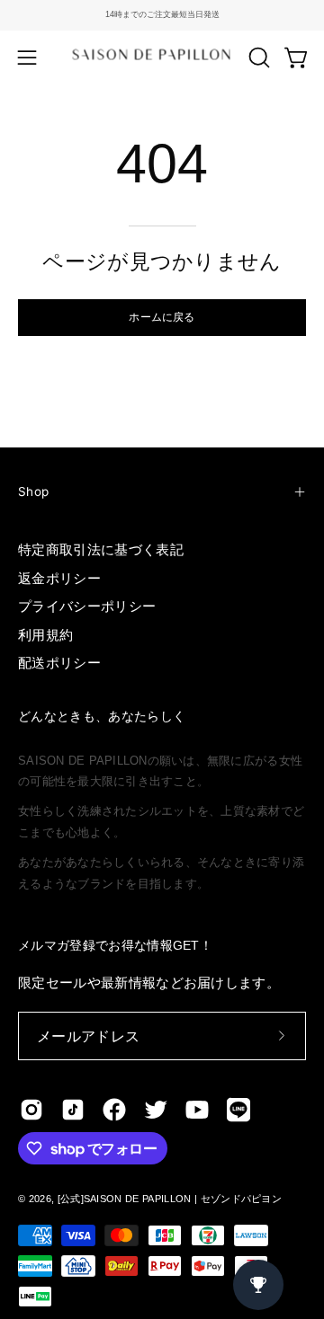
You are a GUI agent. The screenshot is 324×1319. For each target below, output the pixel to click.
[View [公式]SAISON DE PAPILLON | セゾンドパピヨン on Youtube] (197, 1109)
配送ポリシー (59, 662)
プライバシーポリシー (87, 606)
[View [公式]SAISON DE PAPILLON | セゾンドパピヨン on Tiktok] (72, 1109)
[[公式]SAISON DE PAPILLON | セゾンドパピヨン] (162, 57)
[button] (257, 57)
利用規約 (45, 634)
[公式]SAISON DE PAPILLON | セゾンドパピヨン (170, 1198)
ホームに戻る (161, 316)
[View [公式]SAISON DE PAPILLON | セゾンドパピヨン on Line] (238, 1109)
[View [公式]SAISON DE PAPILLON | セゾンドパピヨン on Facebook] (114, 1109)
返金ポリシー (59, 578)
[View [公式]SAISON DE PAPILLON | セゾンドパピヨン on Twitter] (155, 1109)
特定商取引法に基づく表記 (101, 549)
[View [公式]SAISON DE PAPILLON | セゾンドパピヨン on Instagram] (31, 1109)
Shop (33, 491)
